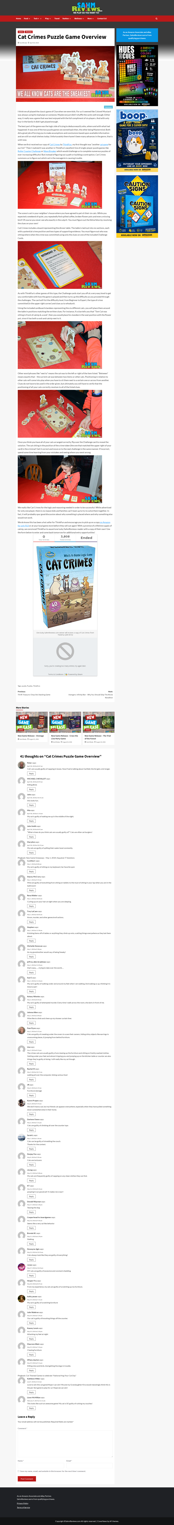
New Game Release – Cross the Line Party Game (64, 737)
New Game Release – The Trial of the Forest (98, 737)
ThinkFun (67, 144)
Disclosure (108, 107)
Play (47, 18)
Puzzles (29, 686)
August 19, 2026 (100, 742)
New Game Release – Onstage (31, 735)
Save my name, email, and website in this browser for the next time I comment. (53, 1471)
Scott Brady (23, 43)
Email (69, 1461)
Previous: (34, 693)
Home (18, 18)
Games (21, 32)
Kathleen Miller (33, 1378)
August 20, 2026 (67, 742)
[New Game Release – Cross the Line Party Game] (65, 722)
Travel (57, 18)
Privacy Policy (22, 1503)
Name (21, 1461)
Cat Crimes (55, 144)
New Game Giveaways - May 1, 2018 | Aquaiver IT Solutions (50, 858)
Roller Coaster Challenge (29, 151)
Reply (31, 773)
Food (26, 18)
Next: (91, 694)
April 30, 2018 (34, 43)
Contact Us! (102, 18)
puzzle (24, 686)
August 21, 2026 (34, 739)
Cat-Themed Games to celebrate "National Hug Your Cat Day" (51, 1375)
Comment (22, 1428)
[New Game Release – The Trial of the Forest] (98, 722)
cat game (104, 144)
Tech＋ (36, 18)
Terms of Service (23, 1507)
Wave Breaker (49, 151)
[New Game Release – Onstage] (32, 722)
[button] (156, 19)
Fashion (65, 18)
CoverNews (102, 1521)
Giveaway (29, 32)
